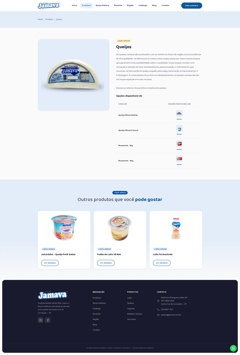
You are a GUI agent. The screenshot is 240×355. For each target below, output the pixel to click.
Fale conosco (191, 5)
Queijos (130, 303)
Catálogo (143, 5)
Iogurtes (131, 308)
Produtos (86, 5)
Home (40, 19)
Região (130, 5)
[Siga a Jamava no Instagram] (40, 320)
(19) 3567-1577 (167, 309)
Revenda (118, 5)
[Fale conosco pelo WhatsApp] (233, 348)
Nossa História (102, 5)
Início (74, 5)
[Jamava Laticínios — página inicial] (49, 6)
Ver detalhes (50, 262)
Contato (165, 5)
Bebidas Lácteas (134, 314)
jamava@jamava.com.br (171, 315)
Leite (129, 298)
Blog (154, 5)
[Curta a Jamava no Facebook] (48, 320)
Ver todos (131, 319)
